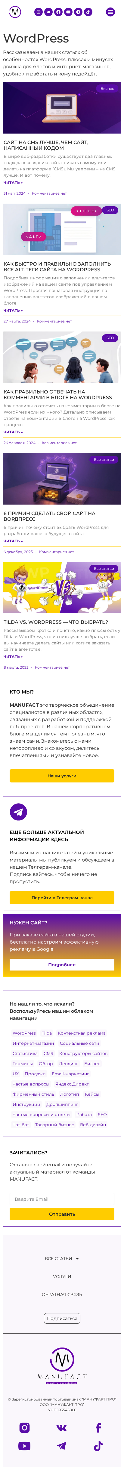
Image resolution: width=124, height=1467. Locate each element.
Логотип (69, 1094)
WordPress (24, 1033)
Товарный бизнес (54, 1125)
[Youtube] (68, 12)
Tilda (47, 1033)
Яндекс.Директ (72, 1084)
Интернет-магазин (33, 1043)
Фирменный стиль (33, 1094)
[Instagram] (38, 12)
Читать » (13, 182)
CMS (48, 1053)
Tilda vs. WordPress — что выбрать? (56, 622)
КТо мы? (22, 692)
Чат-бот (21, 1125)
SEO (102, 1114)
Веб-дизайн (93, 1125)
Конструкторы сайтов (83, 1053)
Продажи (35, 1074)
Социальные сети (79, 1043)
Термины (23, 1064)
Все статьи (58, 1258)
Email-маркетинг (70, 1074)
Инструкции (26, 1104)
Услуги (62, 1276)
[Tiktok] (88, 12)
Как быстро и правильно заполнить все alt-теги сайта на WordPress (57, 266)
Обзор (46, 1064)
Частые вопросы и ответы (41, 1114)
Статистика (25, 1053)
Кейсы (92, 1094)
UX (16, 1074)
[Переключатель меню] (110, 11)
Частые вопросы (31, 1084)
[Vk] (48, 12)
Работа (84, 1114)
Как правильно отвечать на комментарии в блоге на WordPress (58, 394)
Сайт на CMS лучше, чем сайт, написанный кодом (46, 145)
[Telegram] (78, 12)
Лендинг (68, 1064)
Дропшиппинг (62, 1104)
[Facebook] (58, 12)
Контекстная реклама (82, 1033)
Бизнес (92, 1064)
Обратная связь (62, 1294)
